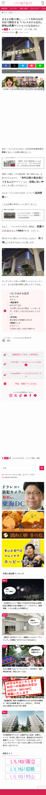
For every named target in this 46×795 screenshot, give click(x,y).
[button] (6, 66)
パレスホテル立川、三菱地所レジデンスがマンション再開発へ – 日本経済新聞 (29, 215)
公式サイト (14, 326)
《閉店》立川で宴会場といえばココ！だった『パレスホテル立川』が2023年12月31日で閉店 (29, 163)
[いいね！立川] (23, 3)
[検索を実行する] (41, 468)
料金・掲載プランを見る (26, 384)
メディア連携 (28, 29)
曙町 (35, 29)
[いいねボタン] (3, 340)
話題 (6, 29)
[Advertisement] (23, 117)
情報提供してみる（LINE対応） (26, 355)
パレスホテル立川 (16, 29)
